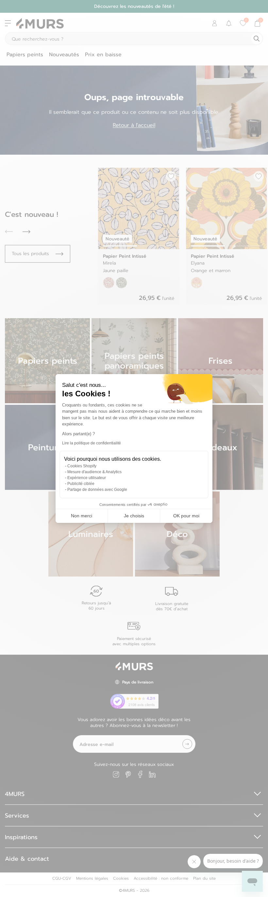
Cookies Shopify (81, 466)
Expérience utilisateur (86, 477)
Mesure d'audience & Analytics (94, 472)
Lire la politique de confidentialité (91, 443)
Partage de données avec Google (97, 489)
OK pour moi (186, 515)
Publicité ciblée (80, 483)
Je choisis (134, 515)
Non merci (81, 515)
